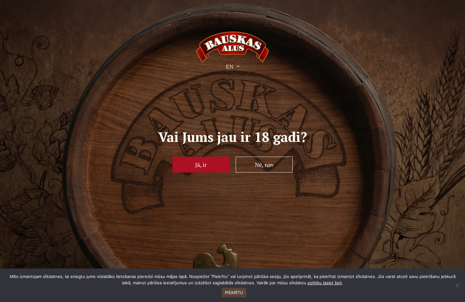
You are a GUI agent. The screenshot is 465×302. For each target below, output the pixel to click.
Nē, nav (264, 164)
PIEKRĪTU (234, 292)
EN (229, 66)
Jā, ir (201, 164)
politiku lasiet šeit (324, 282)
